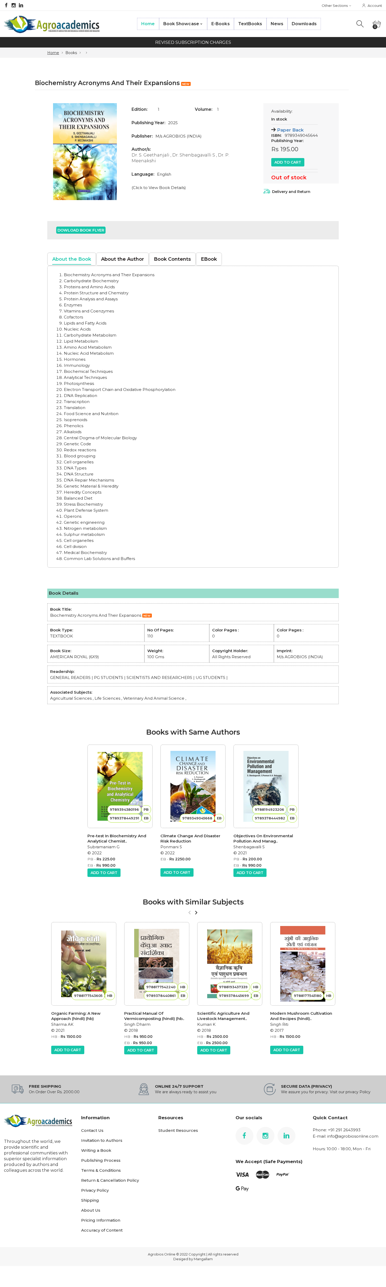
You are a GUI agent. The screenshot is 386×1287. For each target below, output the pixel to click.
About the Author (122, 259)
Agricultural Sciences (71, 698)
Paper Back (290, 130)
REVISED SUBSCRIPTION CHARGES (193, 42)
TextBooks (250, 23)
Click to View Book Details (159, 187)
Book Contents (172, 259)
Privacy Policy (95, 1190)
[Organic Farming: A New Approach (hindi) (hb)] (83, 963)
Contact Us (92, 1130)
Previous (56, 151)
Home (148, 23)
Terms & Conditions (101, 1170)
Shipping (90, 1200)
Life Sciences (107, 698)
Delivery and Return (291, 191)
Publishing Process (101, 1160)
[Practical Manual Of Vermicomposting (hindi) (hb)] (156, 963)
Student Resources (178, 1130)
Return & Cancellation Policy (110, 1180)
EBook (209, 259)
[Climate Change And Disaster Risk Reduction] (193, 786)
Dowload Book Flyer (81, 230)
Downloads (304, 23)
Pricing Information (100, 1220)
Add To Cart (287, 162)
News (277, 23)
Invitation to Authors (101, 1140)
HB (54, 1036)
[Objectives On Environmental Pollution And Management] (266, 786)
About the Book (71, 259)
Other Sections (335, 5)
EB (90, 865)
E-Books (220, 23)
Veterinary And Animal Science (153, 698)
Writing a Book (96, 1150)
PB (90, 859)
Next (113, 151)
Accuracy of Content (102, 1230)
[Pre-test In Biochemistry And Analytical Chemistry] (120, 786)
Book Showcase (181, 23)
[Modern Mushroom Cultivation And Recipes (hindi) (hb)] (302, 963)
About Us (90, 1210)
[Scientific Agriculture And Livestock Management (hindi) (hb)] (229, 963)
